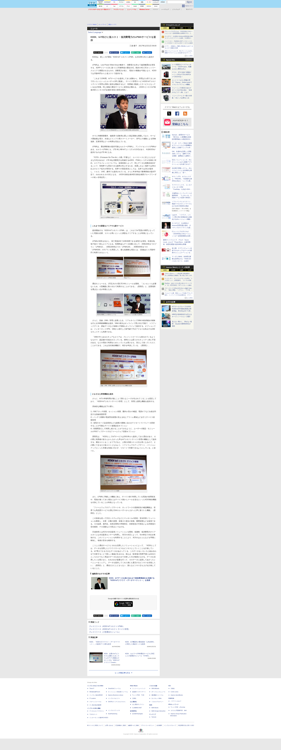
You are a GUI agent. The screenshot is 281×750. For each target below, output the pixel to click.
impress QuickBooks (177, 695)
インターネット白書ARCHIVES (98, 717)
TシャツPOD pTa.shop (178, 707)
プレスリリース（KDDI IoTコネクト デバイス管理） (109, 629)
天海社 (173, 688)
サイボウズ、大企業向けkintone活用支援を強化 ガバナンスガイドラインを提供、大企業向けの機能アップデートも (179, 38)
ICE (169, 686)
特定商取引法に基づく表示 (186, 725)
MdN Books (154, 707)
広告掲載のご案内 (120, 725)
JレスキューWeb (156, 698)
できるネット (93, 714)
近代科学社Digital (137, 714)
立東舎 (134, 698)
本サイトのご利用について (95, 725)
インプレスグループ (170, 725)
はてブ (126, 52)
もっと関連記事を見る (122, 673)
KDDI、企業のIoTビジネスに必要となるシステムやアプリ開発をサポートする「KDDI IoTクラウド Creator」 (112, 658)
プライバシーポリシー (147, 725)
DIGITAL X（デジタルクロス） (117, 701)
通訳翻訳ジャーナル (157, 695)
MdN (150, 705)
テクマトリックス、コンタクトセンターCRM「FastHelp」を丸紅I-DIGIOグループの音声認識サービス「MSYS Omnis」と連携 (182, 189)
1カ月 (189, 28)
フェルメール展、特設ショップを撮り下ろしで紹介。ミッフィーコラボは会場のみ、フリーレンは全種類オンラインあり (178, 295)
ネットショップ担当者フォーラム (118, 692)
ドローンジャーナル (95, 701)
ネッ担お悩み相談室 (95, 705)
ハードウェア (165, 9)
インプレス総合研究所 (96, 695)
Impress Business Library (115, 695)
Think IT (91, 688)
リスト (106, 52)
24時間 (173, 28)
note (137, 52)
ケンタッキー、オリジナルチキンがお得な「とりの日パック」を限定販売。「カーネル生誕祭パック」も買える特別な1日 (178, 280)
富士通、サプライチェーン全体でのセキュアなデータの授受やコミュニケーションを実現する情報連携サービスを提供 (182, 252)
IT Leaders (92, 698)
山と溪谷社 (133, 701)
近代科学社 (133, 711)
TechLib (153, 717)
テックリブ (152, 714)
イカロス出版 (153, 686)
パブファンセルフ (176, 701)
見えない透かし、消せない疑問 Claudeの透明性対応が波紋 (182, 324)
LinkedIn (148, 52)
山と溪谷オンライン (138, 704)
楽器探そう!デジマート (139, 692)
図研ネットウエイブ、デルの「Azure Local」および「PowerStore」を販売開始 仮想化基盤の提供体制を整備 (176, 242)
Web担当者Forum (94, 692)
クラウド (155, 9)
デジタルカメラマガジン (96, 711)
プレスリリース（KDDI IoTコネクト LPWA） (106, 626)
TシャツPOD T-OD (138, 695)
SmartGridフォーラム (114, 688)
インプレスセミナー (114, 698)
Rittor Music (134, 686)
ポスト (100, 52)
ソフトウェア (176, 9)
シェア (115, 52)
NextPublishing (112, 714)
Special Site (170, 60)
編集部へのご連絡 (133, 725)
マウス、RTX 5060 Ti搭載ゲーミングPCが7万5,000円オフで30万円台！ (181, 74)
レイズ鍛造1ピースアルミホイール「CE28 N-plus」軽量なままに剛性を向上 (181, 67)
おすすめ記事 (170, 302)
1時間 (165, 28)
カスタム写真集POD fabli (179, 710)
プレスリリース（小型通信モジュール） (105, 632)
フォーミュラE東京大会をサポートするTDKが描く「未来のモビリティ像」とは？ (182, 90)
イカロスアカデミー (157, 701)
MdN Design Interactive (158, 711)
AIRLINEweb (155, 688)
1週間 (181, 28)
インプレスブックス (114, 710)
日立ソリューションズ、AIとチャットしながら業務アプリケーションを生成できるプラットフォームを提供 (178, 52)
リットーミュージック (138, 688)
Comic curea (174, 692)
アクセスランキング (173, 25)
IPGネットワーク (173, 704)
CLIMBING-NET (137, 707)
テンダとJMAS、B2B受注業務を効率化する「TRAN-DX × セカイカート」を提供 (181, 259)
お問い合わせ (109, 725)
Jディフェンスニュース (158, 692)
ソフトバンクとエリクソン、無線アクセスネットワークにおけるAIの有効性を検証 (182, 204)
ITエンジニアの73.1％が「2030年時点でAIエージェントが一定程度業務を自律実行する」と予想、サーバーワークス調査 (179, 33)
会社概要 (159, 725)
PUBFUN (171, 698)
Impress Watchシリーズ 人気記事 (178, 267)
